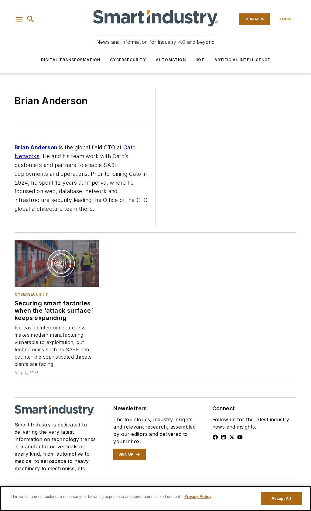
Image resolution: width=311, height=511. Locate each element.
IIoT (200, 59)
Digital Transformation (70, 59)
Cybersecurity (128, 59)
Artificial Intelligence (242, 59)
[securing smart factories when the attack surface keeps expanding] (57, 263)
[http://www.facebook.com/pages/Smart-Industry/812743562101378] (215, 437)
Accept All (281, 498)
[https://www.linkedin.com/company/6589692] (223, 437)
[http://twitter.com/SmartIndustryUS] (232, 437)
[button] (19, 19)
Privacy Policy (197, 496)
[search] (30, 19)
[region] (155, 498)
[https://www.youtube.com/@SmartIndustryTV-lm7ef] (240, 437)
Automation (171, 59)
